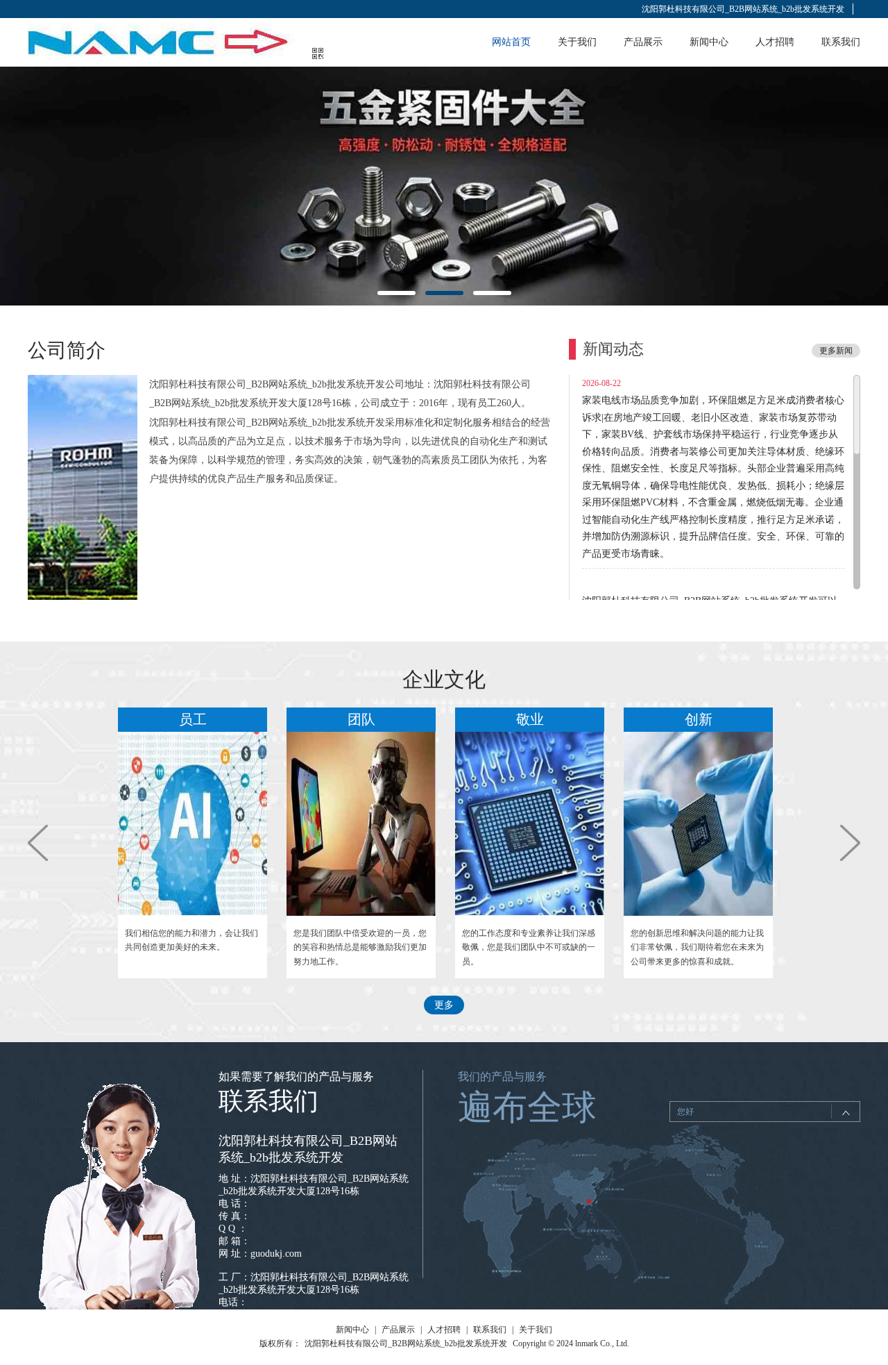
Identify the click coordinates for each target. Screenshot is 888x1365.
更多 (444, 1005)
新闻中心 (709, 42)
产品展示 (643, 42)
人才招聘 (774, 42)
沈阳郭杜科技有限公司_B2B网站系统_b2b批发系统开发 (743, 9)
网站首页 (511, 42)
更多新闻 (836, 350)
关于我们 (577, 42)
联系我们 (840, 42)
